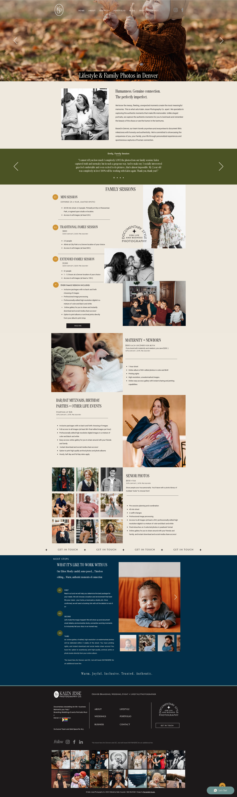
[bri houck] (123, 177)
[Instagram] (175, 10)
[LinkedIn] (81, 742)
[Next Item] (175, 597)
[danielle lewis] (120, 177)
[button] (63, 479)
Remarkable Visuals (149, 792)
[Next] (221, 40)
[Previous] (15, 40)
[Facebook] (182, 10)
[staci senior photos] (117, 177)
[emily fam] (113, 177)
